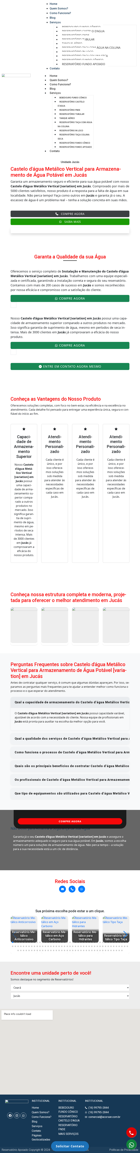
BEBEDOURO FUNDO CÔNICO (73, 97)
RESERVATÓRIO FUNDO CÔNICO (74, 143)
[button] (12, 942)
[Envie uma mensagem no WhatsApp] (81, 889)
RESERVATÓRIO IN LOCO (71, 130)
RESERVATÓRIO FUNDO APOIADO (83, 64)
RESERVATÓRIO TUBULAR (71, 114)
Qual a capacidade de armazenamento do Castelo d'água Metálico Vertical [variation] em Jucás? (72, 702)
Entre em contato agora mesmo (72, 366)
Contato (55, 151)
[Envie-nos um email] (62, 889)
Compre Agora (73, 214)
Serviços (55, 93)
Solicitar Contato (70, 1146)
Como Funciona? (60, 84)
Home (53, 75)
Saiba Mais (72, 222)
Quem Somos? (59, 80)
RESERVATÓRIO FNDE (69, 110)
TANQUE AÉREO (67, 118)
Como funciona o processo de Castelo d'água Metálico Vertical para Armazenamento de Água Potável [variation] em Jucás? (72, 752)
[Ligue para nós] (72, 889)
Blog (52, 88)
